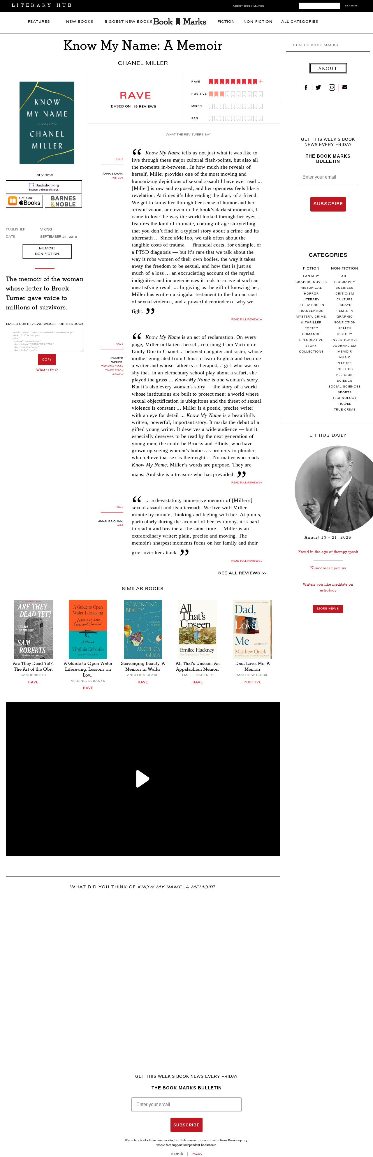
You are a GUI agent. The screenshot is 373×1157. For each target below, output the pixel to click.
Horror (311, 294)
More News (328, 609)
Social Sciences (344, 387)
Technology (344, 398)
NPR (120, 525)
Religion (344, 375)
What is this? (47, 370)
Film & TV (344, 311)
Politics (345, 369)
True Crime (345, 410)
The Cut (117, 178)
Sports (345, 393)
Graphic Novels (311, 282)
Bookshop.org (237, 1141)
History (344, 334)
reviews (144, 106)
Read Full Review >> (246, 319)
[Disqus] (143, 972)
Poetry (311, 328)
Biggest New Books (129, 22)
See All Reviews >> (242, 573)
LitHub (178, 1153)
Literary (311, 300)
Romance (311, 334)
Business (344, 288)
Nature (345, 363)
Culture (345, 300)
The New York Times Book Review (112, 370)
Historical (311, 288)
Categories (328, 255)
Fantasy (311, 276)
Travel (344, 404)
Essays (344, 305)
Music (345, 358)
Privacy (197, 1153)
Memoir (344, 352)
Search (351, 6)
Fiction (226, 22)
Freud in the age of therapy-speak (328, 552)
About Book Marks (248, 6)
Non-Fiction (258, 22)
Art (344, 276)
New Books (80, 22)
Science (344, 381)
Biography (344, 282)
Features (39, 22)
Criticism (344, 294)
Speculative (311, 340)
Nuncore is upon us (328, 568)
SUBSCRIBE (328, 204)
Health (344, 328)
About (328, 68)
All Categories (300, 22)
